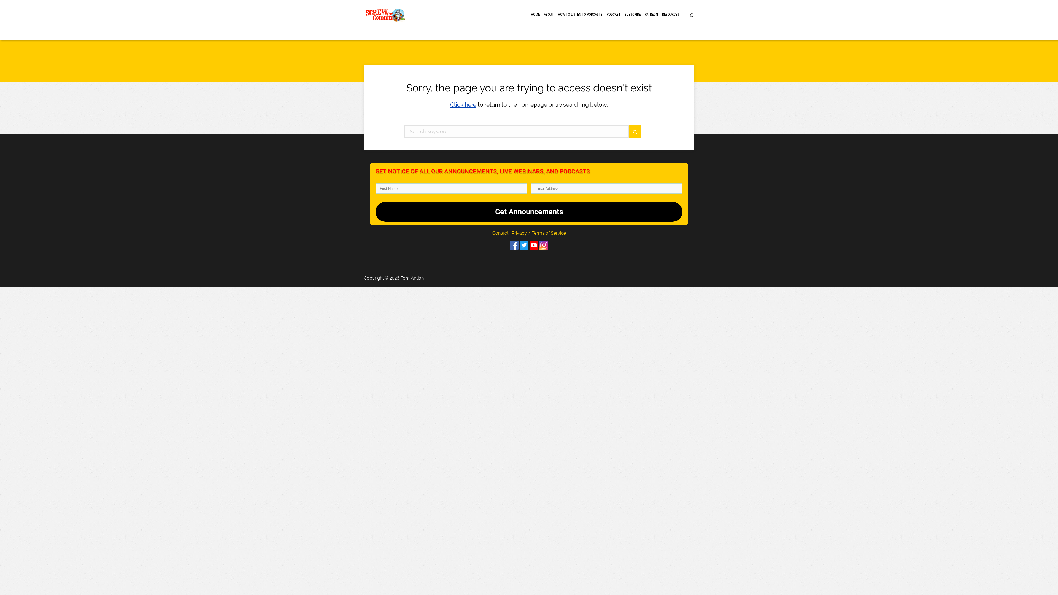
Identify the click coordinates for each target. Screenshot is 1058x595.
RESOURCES (670, 14)
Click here (463, 104)
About (549, 14)
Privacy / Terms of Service (539, 233)
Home (535, 14)
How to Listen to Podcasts (580, 14)
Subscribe (633, 14)
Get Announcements (529, 211)
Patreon (651, 14)
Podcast (613, 14)
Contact (500, 233)
